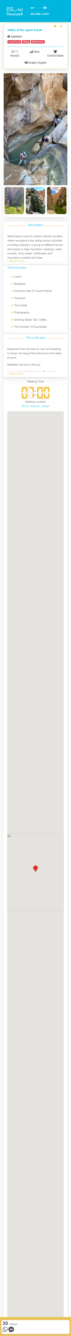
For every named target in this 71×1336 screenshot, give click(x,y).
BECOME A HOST (40, 14)
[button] (8, 201)
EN (32, 8)
